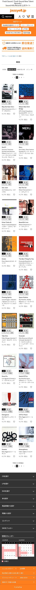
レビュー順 (29, 69)
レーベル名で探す (11, 56)
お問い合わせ (23, 577)
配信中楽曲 (26, 33)
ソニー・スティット (27, 25)
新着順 (4, 69)
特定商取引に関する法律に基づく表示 (12, 573)
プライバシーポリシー (8, 577)
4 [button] (21, 77)
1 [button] (14, 77)
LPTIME (25, 29)
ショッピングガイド (7, 568)
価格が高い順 (21, 69)
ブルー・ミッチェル (14, 29)
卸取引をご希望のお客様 (9, 582)
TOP (3, 56)
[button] (12, 77)
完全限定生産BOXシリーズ (11, 25)
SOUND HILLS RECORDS (13, 33)
